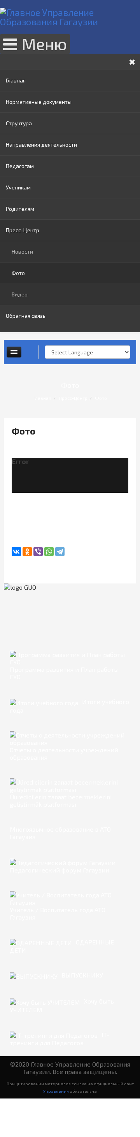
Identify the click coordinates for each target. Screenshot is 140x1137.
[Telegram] (60, 551)
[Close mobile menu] (132, 62)
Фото (18, 273)
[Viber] (38, 551)
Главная (16, 80)
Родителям (20, 208)
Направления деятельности (41, 144)
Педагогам (20, 166)
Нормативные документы (39, 101)
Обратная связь (26, 315)
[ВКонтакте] (16, 551)
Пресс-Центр (22, 230)
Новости (22, 251)
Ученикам (18, 187)
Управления (56, 1090)
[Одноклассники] (27, 551)
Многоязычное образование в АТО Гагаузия (60, 832)
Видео (20, 294)
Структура (19, 123)
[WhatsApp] (49, 551)
